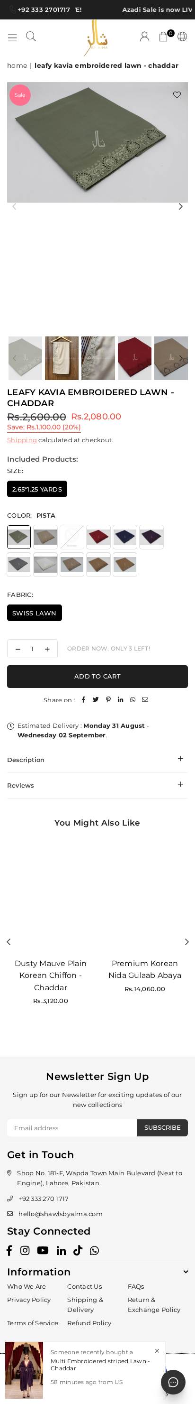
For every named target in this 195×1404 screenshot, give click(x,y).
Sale (20, 95)
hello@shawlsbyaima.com (60, 1214)
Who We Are (26, 1286)
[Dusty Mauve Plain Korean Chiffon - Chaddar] (51, 894)
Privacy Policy (29, 1299)
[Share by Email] (145, 700)
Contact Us (84, 1286)
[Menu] (12, 38)
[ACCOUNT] (144, 38)
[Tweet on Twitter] (96, 700)
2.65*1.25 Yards (37, 489)
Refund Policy (89, 1323)
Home (17, 65)
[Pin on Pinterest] (108, 700)
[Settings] (180, 38)
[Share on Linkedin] (121, 700)
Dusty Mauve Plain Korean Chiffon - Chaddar (51, 975)
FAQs (136, 1286)
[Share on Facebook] (84, 700)
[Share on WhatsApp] (133, 700)
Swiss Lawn (34, 613)
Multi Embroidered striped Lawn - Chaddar (100, 1364)
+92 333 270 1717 (43, 1198)
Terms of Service (32, 1323)
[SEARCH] (31, 38)
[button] (163, 38)
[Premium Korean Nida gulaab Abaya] (145, 894)
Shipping (22, 440)
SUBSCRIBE (162, 1127)
